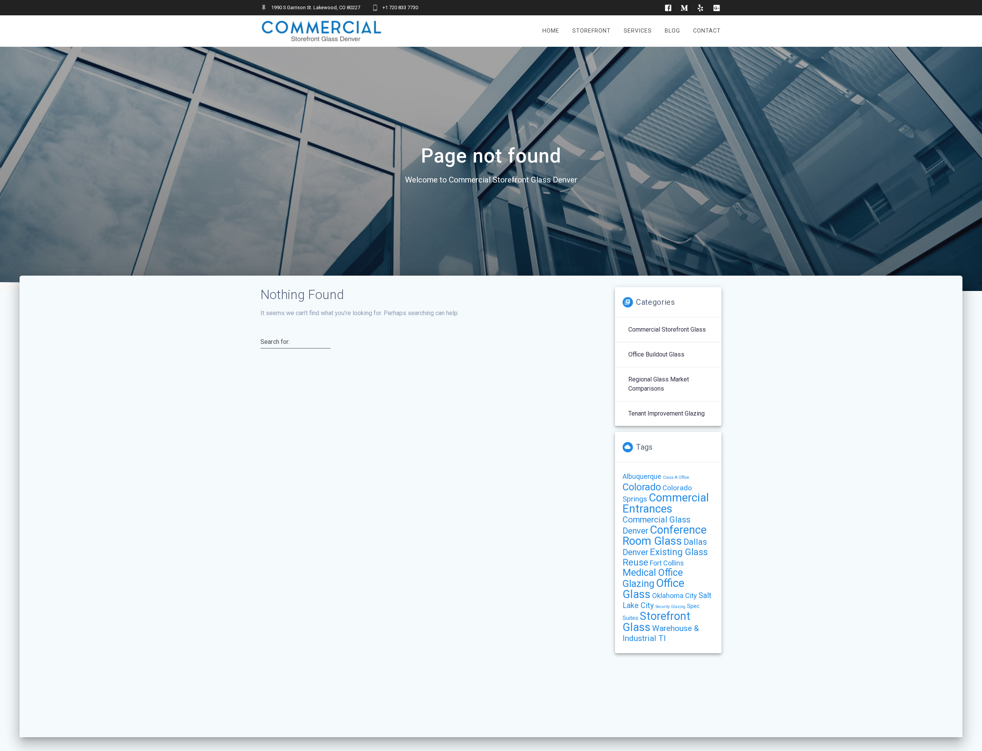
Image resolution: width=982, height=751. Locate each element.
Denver (635, 552)
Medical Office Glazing (653, 578)
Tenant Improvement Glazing (666, 413)
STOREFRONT (591, 31)
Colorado (642, 487)
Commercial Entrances (666, 503)
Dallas (695, 542)
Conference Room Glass (665, 535)
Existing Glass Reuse (665, 557)
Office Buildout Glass (656, 354)
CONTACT (707, 31)
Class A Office (676, 477)
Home (550, 31)
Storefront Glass (656, 622)
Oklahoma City (674, 596)
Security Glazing (670, 606)
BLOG (672, 31)
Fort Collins (667, 563)
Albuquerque (642, 476)
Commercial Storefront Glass (667, 329)
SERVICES (638, 31)
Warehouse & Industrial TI (661, 633)
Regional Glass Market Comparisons (658, 384)
